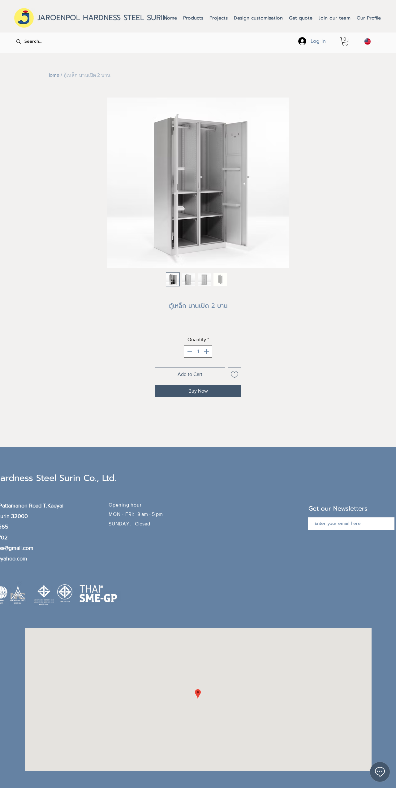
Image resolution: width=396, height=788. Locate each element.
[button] (345, 41)
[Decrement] (189, 351)
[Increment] (207, 351)
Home (52, 75)
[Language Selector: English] (371, 41)
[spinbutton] (198, 351)
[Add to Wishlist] (234, 374)
